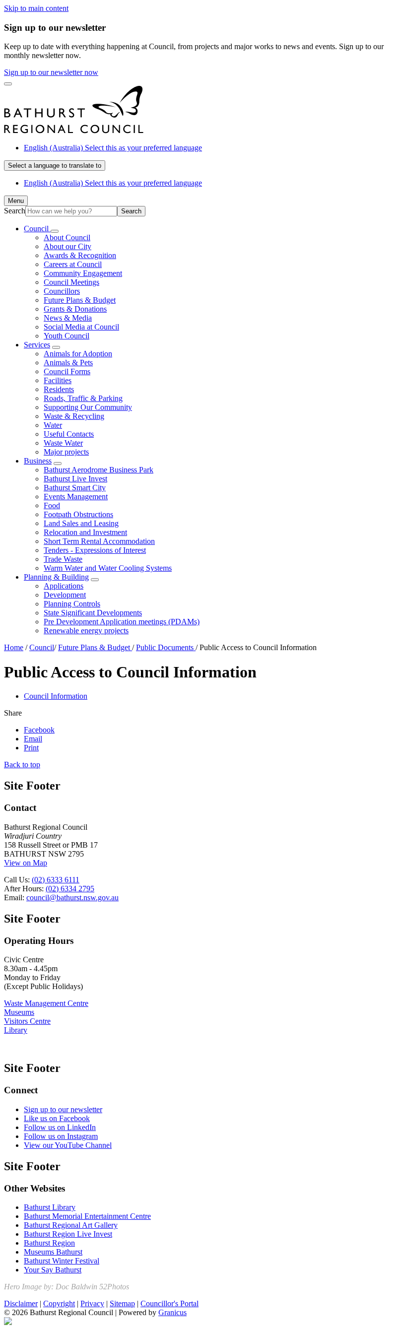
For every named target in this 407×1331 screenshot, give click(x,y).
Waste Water (63, 443)
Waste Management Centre (46, 1003)
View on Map (25, 863)
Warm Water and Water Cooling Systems (108, 568)
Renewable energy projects (86, 630)
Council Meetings (71, 282)
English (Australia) (113, 147)
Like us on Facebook (57, 1118)
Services (37, 344)
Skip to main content (36, 8)
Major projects (66, 452)
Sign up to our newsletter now (51, 72)
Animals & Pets (68, 362)
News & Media (68, 318)
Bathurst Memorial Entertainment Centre (87, 1216)
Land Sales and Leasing (81, 523)
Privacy (92, 1303)
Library (15, 1030)
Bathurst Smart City (75, 487)
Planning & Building (56, 577)
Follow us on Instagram (61, 1136)
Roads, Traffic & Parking (83, 398)
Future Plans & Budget (80, 300)
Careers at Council (73, 264)
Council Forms (67, 371)
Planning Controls (72, 603)
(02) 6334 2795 (70, 888)
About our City (67, 246)
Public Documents (166, 647)
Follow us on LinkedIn (60, 1127)
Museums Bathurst (53, 1252)
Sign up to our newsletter (63, 1109)
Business (38, 461)
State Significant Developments (93, 612)
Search (14, 210)
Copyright (59, 1303)
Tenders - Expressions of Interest (95, 550)
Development (65, 595)
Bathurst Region (49, 1243)
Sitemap (122, 1303)
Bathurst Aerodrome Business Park (98, 470)
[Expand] (55, 231)
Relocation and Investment (85, 532)
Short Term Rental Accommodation (99, 541)
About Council (67, 237)
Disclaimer (21, 1303)
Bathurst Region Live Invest (68, 1234)
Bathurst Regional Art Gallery (71, 1225)
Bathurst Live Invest (75, 478)
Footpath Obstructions (78, 514)
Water (53, 425)
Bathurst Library (49, 1207)
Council (41, 647)
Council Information (55, 696)
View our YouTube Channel (68, 1145)
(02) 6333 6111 (55, 879)
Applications (63, 586)
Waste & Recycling (74, 416)
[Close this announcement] (8, 83)
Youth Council (66, 336)
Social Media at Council (81, 327)
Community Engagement (83, 273)
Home (13, 647)
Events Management (76, 496)
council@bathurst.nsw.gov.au (72, 897)
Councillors (62, 291)
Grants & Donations (75, 309)
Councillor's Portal (169, 1303)
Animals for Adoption (78, 353)
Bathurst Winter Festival (61, 1261)
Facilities (57, 380)
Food (52, 505)
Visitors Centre (27, 1021)
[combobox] (54, 165)
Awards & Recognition (80, 255)
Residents (59, 389)
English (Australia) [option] (113, 183)
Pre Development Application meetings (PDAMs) (122, 621)
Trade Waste (63, 559)
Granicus (172, 1312)
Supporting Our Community (88, 407)
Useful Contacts (69, 434)
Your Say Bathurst (52, 1269)
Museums (19, 1012)
